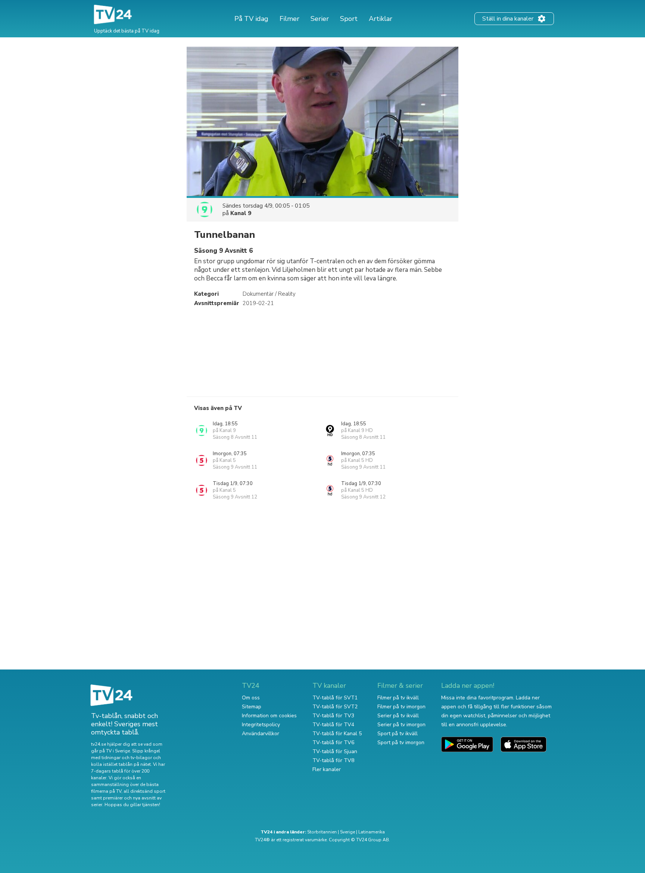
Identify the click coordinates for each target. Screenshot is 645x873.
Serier (320, 18)
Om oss (251, 697)
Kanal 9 (240, 213)
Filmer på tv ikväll (398, 697)
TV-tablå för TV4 (333, 724)
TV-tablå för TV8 (333, 760)
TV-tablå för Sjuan (334, 751)
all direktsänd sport (144, 791)
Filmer (289, 18)
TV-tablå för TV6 (333, 742)
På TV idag (251, 18)
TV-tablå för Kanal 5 (337, 733)
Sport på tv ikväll (397, 733)
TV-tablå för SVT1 (335, 697)
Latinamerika (371, 832)
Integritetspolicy (261, 724)
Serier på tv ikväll (398, 715)
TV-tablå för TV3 (333, 715)
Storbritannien (322, 832)
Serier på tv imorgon (401, 724)
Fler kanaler (326, 769)
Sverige (347, 832)
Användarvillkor (260, 733)
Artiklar (380, 18)
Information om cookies (269, 715)
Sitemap (251, 706)
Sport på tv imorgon (400, 742)
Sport (349, 18)
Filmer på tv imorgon (401, 706)
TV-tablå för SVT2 (335, 706)
